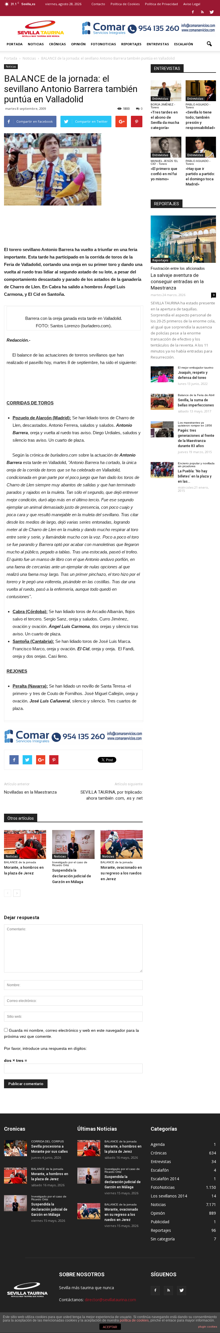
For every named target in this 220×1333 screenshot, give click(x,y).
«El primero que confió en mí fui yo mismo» (164, 174)
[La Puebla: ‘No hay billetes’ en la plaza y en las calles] (162, 470)
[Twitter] (211, 12)
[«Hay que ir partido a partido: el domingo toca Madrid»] (201, 147)
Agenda (158, 1144)
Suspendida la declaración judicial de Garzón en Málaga (71, 876)
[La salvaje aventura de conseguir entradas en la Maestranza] (183, 239)
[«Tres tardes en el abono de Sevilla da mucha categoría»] (166, 90)
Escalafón (183, 44)
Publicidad (160, 1221)
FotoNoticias (103, 44)
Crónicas (57, 44)
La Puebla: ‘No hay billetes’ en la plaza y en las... (194, 476)
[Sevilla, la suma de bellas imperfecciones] (162, 402)
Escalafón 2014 (165, 1178)
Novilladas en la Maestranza (30, 792)
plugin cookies (207, 1326)
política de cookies (134, 1320)
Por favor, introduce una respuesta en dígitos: (45, 1048)
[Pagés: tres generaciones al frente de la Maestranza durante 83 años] (162, 429)
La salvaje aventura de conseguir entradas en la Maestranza (177, 281)
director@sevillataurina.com (110, 1299)
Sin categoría (163, 1239)
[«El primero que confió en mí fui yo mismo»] (166, 147)
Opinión (78, 44)
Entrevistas (158, 44)
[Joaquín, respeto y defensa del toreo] (162, 374)
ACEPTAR (110, 1327)
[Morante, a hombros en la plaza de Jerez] (25, 844)
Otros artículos (20, 818)
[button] (209, 44)
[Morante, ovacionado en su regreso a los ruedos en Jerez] (122, 844)
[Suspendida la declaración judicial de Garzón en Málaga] (73, 844)
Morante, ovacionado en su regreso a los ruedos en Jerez (121, 873)
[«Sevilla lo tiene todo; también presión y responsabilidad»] (201, 90)
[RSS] (202, 12)
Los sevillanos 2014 (169, 1196)
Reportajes (131, 44)
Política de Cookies (125, 4)
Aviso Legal (191, 4)
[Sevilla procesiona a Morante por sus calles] (15, 1148)
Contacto (98, 4)
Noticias (36, 44)
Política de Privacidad (161, 4)
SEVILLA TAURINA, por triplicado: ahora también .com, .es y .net (111, 795)
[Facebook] (192, 12)
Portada (15, 44)
